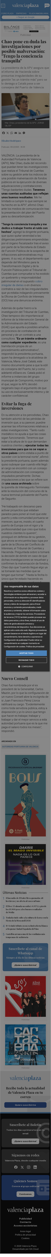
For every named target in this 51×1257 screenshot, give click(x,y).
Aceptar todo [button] (26, 653)
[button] (25, 666)
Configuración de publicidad (16, 640)
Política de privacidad (35, 647)
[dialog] (25, 627)
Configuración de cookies (14, 647)
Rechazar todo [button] (26, 660)
